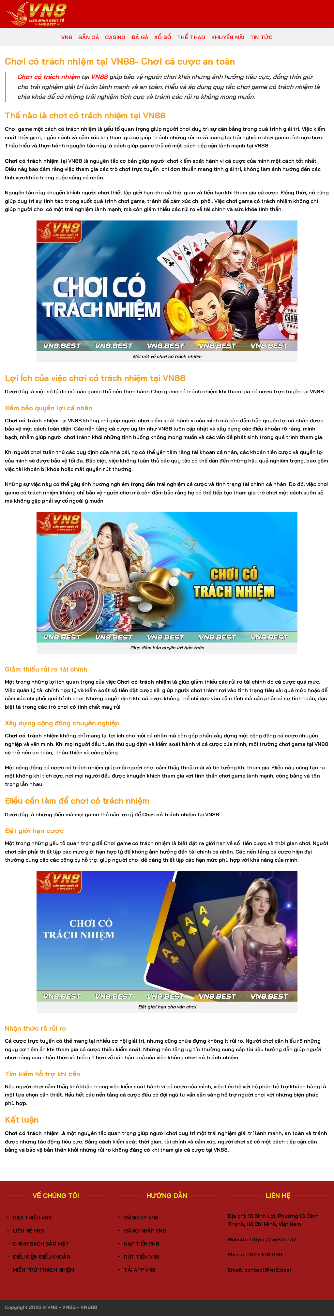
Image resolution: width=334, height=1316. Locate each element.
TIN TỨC (261, 37)
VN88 (99, 77)
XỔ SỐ (162, 37)
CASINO (115, 37)
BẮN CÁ (88, 37)
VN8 (66, 37)
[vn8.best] (37, 14)
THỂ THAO (191, 37)
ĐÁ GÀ (140, 37)
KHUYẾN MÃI (227, 37)
